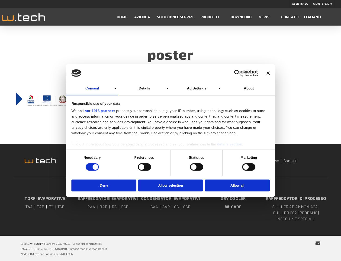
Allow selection (170, 186)
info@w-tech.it (79, 248)
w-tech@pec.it (98, 248)
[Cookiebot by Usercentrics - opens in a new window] (237, 72)
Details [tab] (144, 88)
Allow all (237, 186)
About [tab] (249, 88)
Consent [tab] (92, 88)
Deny (104, 186)
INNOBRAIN (66, 253)
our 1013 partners (100, 111)
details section (229, 144)
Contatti (290, 160)
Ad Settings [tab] (196, 88)
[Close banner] (268, 73)
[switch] (144, 167)
